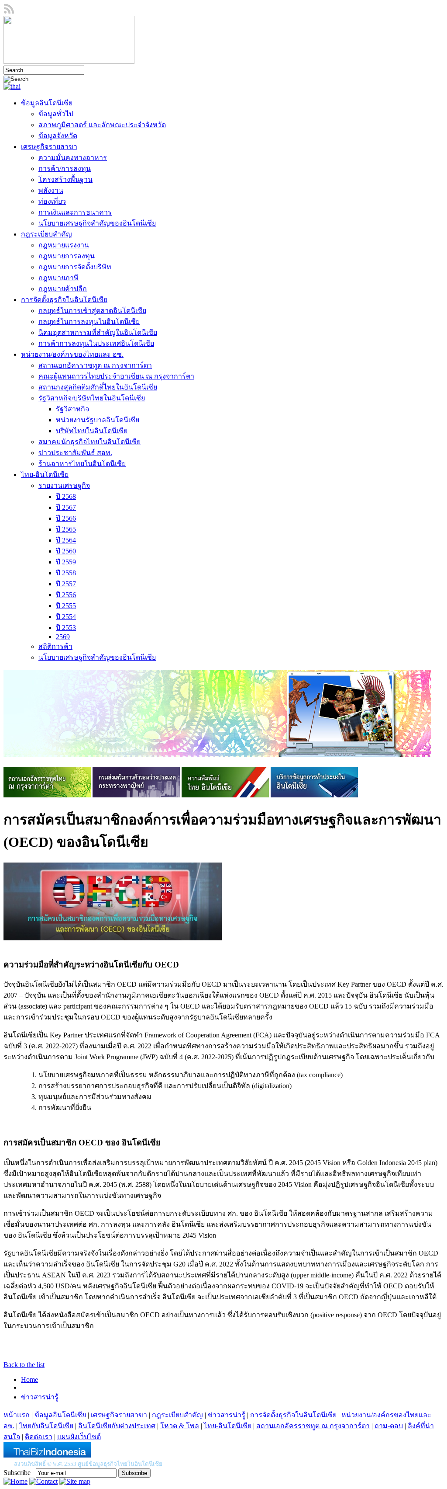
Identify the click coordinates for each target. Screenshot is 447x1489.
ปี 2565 (66, 529)
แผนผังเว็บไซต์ (79, 1436)
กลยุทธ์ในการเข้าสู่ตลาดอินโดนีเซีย (92, 310)
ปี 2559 (66, 562)
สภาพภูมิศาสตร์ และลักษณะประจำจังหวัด (102, 125)
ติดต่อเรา (38, 1436)
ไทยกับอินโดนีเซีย (46, 1426)
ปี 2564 (66, 540)
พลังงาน (50, 190)
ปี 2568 (66, 496)
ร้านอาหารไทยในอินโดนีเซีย (82, 463)
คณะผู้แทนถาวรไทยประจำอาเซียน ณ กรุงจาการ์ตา (116, 376)
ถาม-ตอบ (389, 1426)
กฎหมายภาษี (58, 278)
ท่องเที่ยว (52, 201)
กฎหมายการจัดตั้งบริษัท (74, 267)
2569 (63, 636)
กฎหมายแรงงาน (63, 245)
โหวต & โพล (179, 1426)
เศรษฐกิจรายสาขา (49, 146)
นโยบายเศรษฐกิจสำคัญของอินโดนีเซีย (97, 223)
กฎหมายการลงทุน (66, 256)
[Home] (15, 1481)
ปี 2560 (66, 551)
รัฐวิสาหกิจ (72, 409)
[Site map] (74, 1481)
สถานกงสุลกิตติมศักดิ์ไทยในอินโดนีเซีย (97, 387)
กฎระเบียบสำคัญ (46, 234)
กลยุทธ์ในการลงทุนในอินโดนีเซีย (89, 321)
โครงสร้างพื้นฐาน (65, 179)
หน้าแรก (16, 1415)
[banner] (47, 795)
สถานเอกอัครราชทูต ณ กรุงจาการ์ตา (95, 365)
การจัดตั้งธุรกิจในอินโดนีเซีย (64, 299)
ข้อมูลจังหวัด (57, 135)
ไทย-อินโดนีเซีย (45, 474)
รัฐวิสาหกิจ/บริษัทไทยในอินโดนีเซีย (91, 398)
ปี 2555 (66, 605)
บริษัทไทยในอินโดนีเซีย (91, 431)
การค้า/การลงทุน (64, 168)
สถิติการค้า (55, 646)
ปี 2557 (66, 584)
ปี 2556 (66, 594)
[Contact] (43, 1481)
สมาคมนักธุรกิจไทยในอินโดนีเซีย (89, 441)
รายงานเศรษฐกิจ (64, 485)
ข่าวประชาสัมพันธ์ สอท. (75, 452)
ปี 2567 (66, 507)
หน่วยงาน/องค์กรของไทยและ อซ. (72, 354)
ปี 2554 (66, 616)
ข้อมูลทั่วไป (55, 114)
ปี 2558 (66, 573)
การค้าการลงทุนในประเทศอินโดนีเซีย (96, 343)
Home (29, 1379)
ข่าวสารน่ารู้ (39, 1397)
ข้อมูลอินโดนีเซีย (46, 103)
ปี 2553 (66, 627)
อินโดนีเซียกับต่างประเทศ (116, 1426)
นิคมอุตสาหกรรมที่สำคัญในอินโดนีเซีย (97, 332)
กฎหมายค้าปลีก (62, 288)
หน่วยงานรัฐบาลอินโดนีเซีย (97, 420)
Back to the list (24, 1364)
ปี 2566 (66, 518)
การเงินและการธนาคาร (75, 212)
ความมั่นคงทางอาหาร (72, 157)
